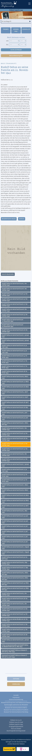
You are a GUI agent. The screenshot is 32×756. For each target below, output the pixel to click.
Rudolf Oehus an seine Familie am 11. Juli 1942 (15, 532)
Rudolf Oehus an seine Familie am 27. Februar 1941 (14, 367)
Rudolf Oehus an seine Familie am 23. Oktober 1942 (15, 589)
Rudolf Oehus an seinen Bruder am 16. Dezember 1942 (15, 620)
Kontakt (16, 695)
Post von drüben (16, 728)
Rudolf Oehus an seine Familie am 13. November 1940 (15, 294)
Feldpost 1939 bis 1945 (16, 10)
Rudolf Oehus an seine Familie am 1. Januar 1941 (15, 335)
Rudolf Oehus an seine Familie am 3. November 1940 (14, 284)
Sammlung (16, 684)
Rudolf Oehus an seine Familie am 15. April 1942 (15, 506)
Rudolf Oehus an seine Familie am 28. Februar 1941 (14, 372)
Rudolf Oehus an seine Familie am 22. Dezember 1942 (15, 625)
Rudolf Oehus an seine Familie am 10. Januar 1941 (14, 346)
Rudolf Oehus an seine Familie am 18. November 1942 (15, 599)
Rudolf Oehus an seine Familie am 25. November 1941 (15, 449)
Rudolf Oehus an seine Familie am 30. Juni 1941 (15, 418)
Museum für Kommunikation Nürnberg (16, 712)
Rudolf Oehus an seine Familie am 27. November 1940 (15, 304)
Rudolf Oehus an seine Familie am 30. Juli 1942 (15, 542)
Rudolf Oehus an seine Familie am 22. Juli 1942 (15, 537)
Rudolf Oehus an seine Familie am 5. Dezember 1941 (14, 454)
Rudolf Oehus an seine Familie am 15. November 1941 (15, 434)
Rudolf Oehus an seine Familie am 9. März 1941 (15, 377)
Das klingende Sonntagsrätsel (16, 731)
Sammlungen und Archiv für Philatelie (16, 704)
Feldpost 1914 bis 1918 (16, 722)
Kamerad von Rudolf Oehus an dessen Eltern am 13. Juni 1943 (14, 656)
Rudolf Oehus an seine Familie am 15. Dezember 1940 (15, 315)
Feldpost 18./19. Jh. (16, 720)
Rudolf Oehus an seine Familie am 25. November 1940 (15, 299)
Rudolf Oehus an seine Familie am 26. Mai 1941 (15, 408)
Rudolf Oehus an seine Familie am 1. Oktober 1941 (15, 423)
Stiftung (16, 678)
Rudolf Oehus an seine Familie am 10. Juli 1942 (15, 527)
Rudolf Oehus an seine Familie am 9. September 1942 (14, 563)
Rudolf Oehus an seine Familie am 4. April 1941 (15, 392)
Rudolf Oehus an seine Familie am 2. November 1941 (14, 428)
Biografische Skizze (9, 218)
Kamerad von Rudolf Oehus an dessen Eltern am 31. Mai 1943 (14, 651)
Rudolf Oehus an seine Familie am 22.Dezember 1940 (12, 320)
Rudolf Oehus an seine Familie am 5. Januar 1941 (15, 341)
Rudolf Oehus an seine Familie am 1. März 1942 (15, 485)
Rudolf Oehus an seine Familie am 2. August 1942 (15, 547)
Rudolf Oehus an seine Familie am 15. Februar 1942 (14, 475)
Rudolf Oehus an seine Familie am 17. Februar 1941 (14, 361)
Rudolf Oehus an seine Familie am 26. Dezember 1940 (15, 330)
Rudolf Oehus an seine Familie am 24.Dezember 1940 (12, 325)
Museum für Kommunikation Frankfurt (16, 710)
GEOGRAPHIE (16, 30)
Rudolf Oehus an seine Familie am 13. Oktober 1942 (15, 583)
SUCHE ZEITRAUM (16, 50)
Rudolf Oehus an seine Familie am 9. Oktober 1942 (15, 578)
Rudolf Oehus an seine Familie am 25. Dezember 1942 (15, 630)
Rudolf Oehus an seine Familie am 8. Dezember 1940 (14, 310)
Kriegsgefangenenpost (16, 726)
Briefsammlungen (9, 4)
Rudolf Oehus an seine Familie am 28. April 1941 (15, 403)
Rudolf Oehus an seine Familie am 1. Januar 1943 (15, 640)
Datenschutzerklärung (16, 699)
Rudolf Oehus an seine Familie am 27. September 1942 (15, 568)
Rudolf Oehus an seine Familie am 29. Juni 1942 (15, 521)
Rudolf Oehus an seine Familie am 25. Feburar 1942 (14, 480)
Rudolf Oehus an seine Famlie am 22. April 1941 (15, 397)
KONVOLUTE (26, 29)
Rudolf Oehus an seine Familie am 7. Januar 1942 (15, 465)
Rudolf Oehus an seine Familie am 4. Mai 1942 (14, 511)
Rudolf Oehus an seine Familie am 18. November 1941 (15, 439)
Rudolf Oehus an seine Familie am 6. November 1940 (14, 289)
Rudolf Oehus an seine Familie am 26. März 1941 (15, 387)
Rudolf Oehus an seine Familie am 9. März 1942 (15, 490)
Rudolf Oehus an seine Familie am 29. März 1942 (15, 501)
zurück (21, 218)
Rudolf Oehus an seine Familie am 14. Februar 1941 (14, 356)
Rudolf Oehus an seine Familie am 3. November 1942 (14, 594)
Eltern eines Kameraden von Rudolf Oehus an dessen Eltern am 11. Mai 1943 (15, 645)
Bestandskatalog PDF (16, 55)
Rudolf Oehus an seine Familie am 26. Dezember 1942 (15, 635)
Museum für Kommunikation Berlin (16, 707)
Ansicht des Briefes (8, 274)
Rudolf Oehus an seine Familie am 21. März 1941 (15, 382)
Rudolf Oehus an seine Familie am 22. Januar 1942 (14, 470)
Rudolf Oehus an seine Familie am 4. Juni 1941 (14, 413)
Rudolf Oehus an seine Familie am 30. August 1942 (14, 558)
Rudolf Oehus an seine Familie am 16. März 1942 (15, 496)
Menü (29, 3)
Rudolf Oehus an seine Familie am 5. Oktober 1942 (15, 573)
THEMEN (5, 29)
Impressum (16, 697)
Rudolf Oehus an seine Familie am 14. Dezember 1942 (15, 614)
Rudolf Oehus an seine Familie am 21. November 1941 (15, 444)
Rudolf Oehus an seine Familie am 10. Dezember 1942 (15, 609)
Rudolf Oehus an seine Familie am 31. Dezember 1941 (15, 459)
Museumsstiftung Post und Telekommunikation (16, 702)
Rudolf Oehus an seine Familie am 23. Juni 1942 (15, 516)
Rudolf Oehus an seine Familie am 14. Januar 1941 (14, 351)
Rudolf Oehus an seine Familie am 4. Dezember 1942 (14, 604)
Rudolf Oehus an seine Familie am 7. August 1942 (15, 552)
